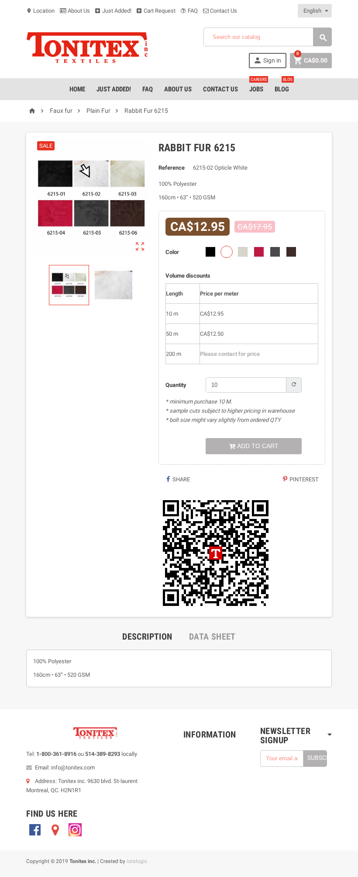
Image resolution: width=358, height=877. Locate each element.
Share (180, 479)
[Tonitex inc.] (87, 47)
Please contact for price (230, 354)
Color (172, 252)
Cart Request (159, 10)
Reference (171, 167)
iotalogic (137, 861)
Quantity (175, 385)
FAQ (192, 10)
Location (40, 10)
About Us (78, 10)
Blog (284, 85)
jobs (258, 85)
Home (77, 89)
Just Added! (116, 10)
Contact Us (223, 10)
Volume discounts (187, 275)
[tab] (147, 636)
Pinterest (303, 479)
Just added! (113, 89)
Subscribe (317, 757)
